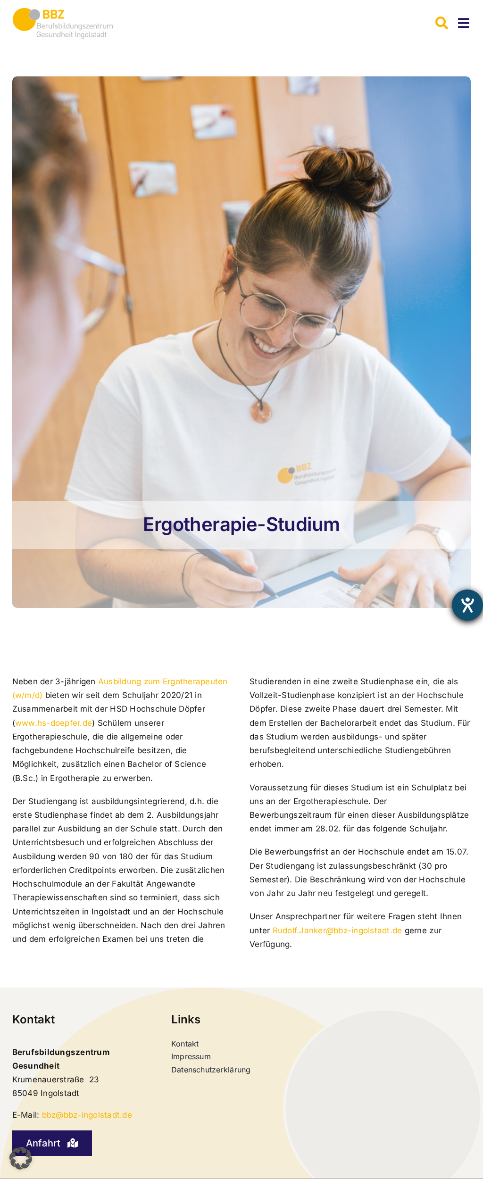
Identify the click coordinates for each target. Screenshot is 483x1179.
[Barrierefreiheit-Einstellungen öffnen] (467, 605)
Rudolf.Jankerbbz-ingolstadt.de (337, 930)
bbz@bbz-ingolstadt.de (87, 1115)
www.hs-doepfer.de (53, 723)
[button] (21, 1158)
